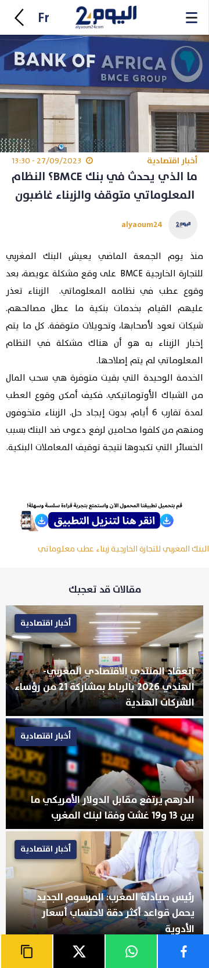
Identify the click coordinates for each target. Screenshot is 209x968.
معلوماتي (56, 549)
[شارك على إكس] (78, 951)
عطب (85, 549)
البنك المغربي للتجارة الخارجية (160, 549)
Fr (43, 18)
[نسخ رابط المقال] (26, 951)
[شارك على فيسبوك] (183, 951)
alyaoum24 (142, 224)
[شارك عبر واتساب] (131, 951)
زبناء (102, 549)
